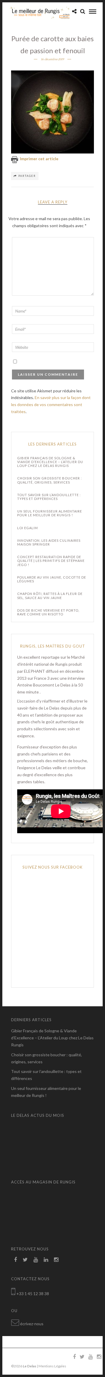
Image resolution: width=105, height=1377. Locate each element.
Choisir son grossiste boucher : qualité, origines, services (49, 480)
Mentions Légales (52, 1366)
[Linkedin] (46, 1259)
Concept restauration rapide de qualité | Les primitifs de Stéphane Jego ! (51, 560)
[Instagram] (56, 1259)
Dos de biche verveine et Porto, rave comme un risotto (48, 612)
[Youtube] (36, 1259)
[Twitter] (25, 1259)
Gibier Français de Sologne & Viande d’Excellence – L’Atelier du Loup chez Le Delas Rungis (50, 461)
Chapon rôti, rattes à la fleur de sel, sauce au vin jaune (50, 595)
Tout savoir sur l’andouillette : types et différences (49, 497)
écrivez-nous (31, 1323)
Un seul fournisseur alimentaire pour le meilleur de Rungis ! (49, 513)
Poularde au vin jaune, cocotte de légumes (51, 579)
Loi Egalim (27, 528)
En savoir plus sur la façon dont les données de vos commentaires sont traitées (51, 404)
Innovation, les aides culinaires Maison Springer (48, 542)
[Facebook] (15, 1259)
